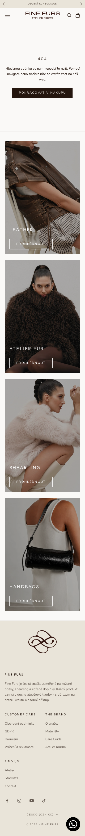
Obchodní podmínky (19, 723)
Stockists (11, 778)
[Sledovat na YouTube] (31, 800)
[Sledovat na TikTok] (44, 800)
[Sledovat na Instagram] (19, 800)
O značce (51, 723)
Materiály (52, 731)
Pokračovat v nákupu (42, 93)
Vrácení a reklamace (19, 747)
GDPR (9, 731)
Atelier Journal (56, 747)
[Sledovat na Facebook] (7, 800)
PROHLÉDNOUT (31, 244)
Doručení (11, 739)
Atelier (9, 770)
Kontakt (10, 786)
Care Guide (53, 739)
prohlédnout (31, 482)
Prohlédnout (31, 363)
